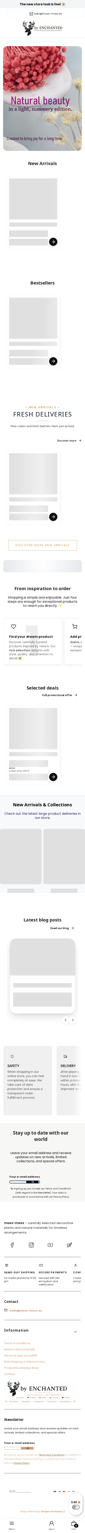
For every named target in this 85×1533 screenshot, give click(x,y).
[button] (41, 1332)
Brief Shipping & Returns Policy (24, 1362)
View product (53, 242)
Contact (9, 1374)
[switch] (76, 1507)
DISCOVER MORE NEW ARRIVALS (42, 545)
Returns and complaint (19, 1349)
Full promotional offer (57, 695)
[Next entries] (73, 1020)
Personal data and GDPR (20, 1355)
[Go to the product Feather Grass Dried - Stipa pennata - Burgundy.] (33, 322)
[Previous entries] (65, 1020)
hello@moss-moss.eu (48, 13)
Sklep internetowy (41, 1511)
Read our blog (59, 928)
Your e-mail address (24, 1177)
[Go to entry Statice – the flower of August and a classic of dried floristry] (42, 957)
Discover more (66, 440)
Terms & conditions (17, 1343)
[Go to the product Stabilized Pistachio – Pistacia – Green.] (33, 732)
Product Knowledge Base (21, 1368)
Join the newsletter (32, 1182)
